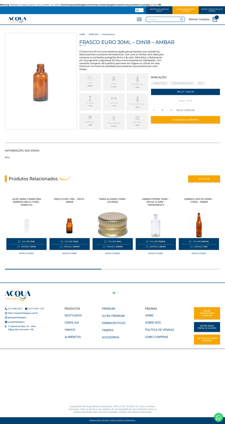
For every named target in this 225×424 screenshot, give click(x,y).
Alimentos (73, 337)
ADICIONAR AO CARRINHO (185, 119)
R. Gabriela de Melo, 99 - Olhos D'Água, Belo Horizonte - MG (22, 328)
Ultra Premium (113, 315)
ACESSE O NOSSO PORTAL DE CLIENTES (212, 10)
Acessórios (110, 337)
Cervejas (72, 322)
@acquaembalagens (17, 317)
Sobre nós (153, 322)
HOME (82, 34)
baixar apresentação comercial (186, 10)
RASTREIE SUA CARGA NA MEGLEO (159, 10)
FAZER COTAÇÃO (26, 253)
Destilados (73, 315)
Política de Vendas (159, 329)
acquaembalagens (16, 322)
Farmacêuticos (113, 323)
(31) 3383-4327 (15, 308)
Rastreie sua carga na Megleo (207, 339)
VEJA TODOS (204, 179)
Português (138, 10)
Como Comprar (156, 337)
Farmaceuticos (108, 34)
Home (149, 315)
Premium (108, 308)
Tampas (107, 330)
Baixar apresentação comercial (207, 313)
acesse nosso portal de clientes (207, 327)
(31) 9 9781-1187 (36, 308)
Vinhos (70, 329)
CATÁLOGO (93, 34)
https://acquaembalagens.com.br (23, 313)
